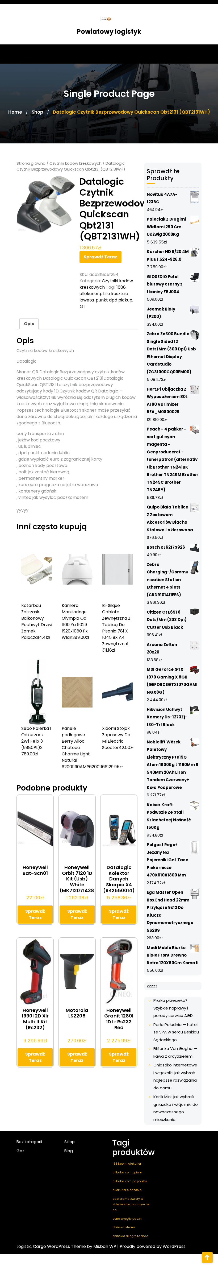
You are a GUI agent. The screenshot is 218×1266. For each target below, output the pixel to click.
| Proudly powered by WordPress (151, 1246)
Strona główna (30, 163)
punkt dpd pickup (114, 300)
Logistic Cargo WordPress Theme (51, 1246)
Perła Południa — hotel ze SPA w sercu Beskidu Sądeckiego (176, 1032)
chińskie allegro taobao (130, 1236)
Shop (37, 112)
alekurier (134, 1163)
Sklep (69, 1141)
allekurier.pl (91, 294)
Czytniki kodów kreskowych (75, 163)
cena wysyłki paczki (127, 1219)
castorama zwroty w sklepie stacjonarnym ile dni (130, 1204)
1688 (121, 287)
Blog (68, 1150)
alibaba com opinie (126, 1172)
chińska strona (123, 1227)
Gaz (20, 1150)
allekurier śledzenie (126, 1190)
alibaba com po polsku (129, 1181)
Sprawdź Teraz (100, 257)
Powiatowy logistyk (109, 31)
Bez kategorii (29, 1141)
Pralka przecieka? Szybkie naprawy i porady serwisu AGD (173, 1008)
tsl (82, 306)
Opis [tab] (29, 324)
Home (15, 112)
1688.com (119, 1163)
